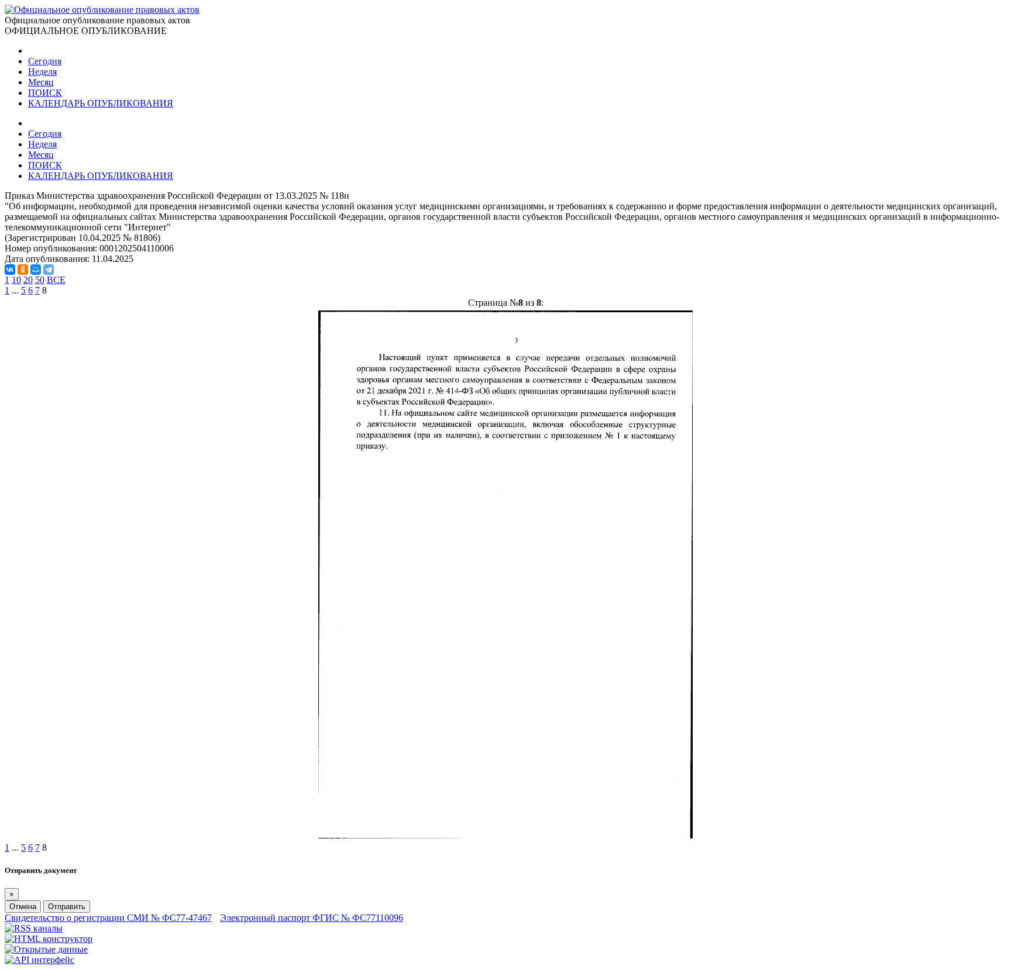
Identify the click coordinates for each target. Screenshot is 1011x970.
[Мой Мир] (35, 269)
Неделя (42, 72)
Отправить (66, 906)
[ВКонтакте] (10, 269)
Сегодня (44, 61)
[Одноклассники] (23, 269)
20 (28, 280)
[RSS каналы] (34, 928)
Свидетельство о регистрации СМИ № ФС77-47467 (108, 918)
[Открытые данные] (46, 949)
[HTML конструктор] (48, 939)
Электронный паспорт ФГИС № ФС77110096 (311, 918)
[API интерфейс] (39, 960)
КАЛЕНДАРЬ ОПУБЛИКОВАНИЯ (100, 103)
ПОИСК (45, 93)
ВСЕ (56, 280)
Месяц (41, 82)
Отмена (22, 906)
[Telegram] (48, 269)
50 (39, 280)
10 (16, 280)
